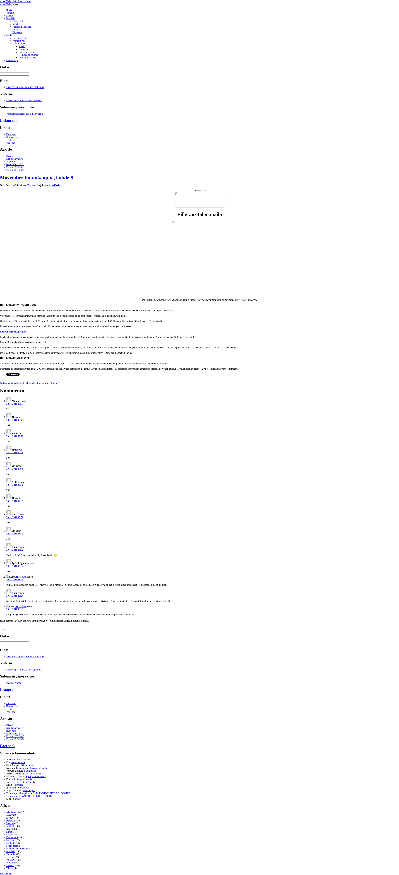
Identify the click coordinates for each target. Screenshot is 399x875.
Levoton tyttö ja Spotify (23, 782)
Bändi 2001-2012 (15, 164)
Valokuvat (11, 859)
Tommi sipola (13, 796)
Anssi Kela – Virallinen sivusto (15, 1)
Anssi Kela (5, 4)
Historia (10, 156)
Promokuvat (18, 40)
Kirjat (9, 831)
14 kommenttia (29, 383)
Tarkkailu (11, 854)
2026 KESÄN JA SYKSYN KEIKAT (25, 87)
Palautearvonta (13, 683)
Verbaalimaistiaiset (21, 26)
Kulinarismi (12, 837)
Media (9, 35)
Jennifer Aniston (22, 759)
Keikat (9, 15)
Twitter (9, 140)
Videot (15, 29)
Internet (10, 823)
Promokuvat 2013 (27, 57)
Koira (9, 834)
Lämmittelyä (30, 770)
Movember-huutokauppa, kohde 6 (36, 177)
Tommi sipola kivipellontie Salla (22, 793)
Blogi (9, 10)
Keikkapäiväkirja (14, 158)
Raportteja (11, 161)
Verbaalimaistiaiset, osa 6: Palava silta (24, 113)
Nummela (23, 49)
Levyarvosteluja (20, 38)
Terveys (31, 185)
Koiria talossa (18, 762)
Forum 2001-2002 (15, 170)
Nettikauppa (12, 60)
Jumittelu (10, 826)
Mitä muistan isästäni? (17, 848)
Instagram (8, 120)
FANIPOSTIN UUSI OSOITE (54, 793)
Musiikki (10, 18)
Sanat (15, 24)
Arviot (9, 815)
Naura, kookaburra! (19, 787)
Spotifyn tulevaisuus (36, 776)
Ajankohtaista (13, 812)
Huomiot (10, 820)
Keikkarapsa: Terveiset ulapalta (31, 768)
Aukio (22, 46)
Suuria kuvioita (26, 52)
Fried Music (6, 873)
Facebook (11, 134)
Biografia (17, 32)
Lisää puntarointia (23, 779)
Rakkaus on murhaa (28, 54)
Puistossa (18, 784)
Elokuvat (10, 817)
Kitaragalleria (28, 765)
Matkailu (10, 843)
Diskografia (18, 21)
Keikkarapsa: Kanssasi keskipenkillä (24, 100)
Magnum (10, 840)
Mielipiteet (11, 845)
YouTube (10, 142)
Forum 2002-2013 (15, 167)
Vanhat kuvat (18, 43)
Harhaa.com (12, 137)
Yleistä (9, 868)
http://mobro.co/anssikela (13, 331)
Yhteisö (10, 12)
